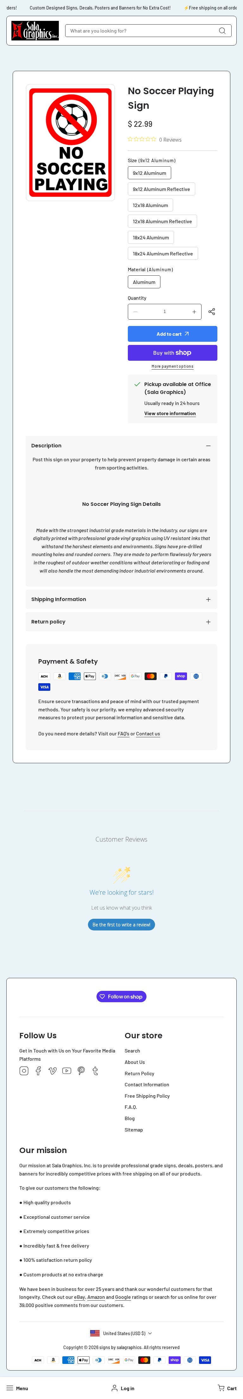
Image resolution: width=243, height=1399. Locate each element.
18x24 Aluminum (151, 237)
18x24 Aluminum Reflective (163, 253)
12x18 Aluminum (150, 205)
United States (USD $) (124, 1333)
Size (152, 160)
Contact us (148, 733)
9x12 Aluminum (149, 173)
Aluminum (144, 282)
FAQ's (123, 733)
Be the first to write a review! (121, 925)
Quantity (137, 298)
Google (123, 1297)
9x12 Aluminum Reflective (161, 189)
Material (150, 269)
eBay (79, 1297)
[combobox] (148, 30)
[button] (226, 1388)
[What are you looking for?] (222, 30)
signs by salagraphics (120, 1347)
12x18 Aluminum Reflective (162, 221)
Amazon (96, 1297)
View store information (170, 413)
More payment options (173, 366)
